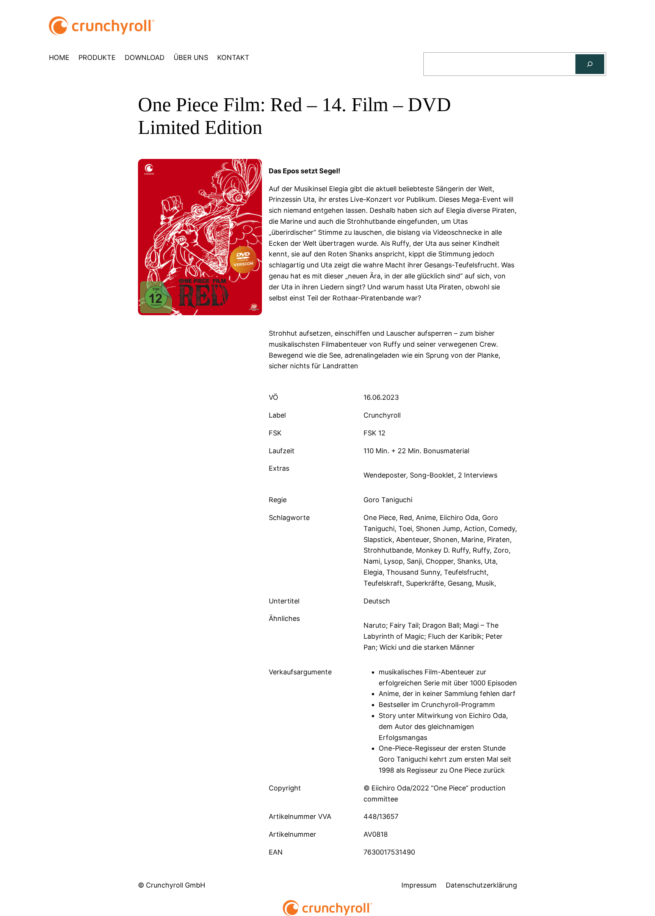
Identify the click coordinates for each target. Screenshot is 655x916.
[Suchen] (589, 64)
